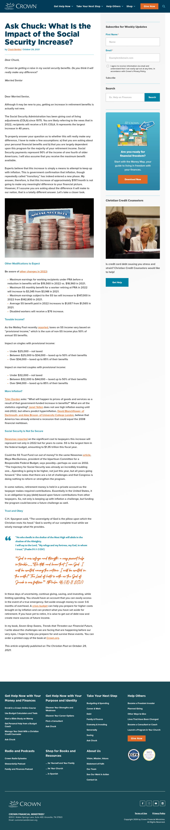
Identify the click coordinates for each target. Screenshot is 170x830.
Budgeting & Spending (98, 703)
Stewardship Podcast (15, 763)
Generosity (92, 729)
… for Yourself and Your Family (60, 763)
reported (43, 327)
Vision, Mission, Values (97, 758)
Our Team (91, 769)
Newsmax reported (16, 439)
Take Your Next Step (88, 6)
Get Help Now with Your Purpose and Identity (64, 698)
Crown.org (52, 638)
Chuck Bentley (14, 49)
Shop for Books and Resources (61, 753)
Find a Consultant (54, 721)
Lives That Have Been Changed (143, 719)
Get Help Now (62, 6)
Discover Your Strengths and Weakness (59, 709)
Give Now (149, 6)
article (86, 455)
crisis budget (40, 606)
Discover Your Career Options (60, 715)
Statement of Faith (95, 763)
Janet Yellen (36, 407)
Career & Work (94, 708)
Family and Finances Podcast (19, 769)
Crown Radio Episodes (16, 758)
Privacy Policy (158, 813)
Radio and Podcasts (20, 751)
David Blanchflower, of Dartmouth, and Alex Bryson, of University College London (44, 413)
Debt (89, 713)
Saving (90, 735)
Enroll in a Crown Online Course (20, 708)
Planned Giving (135, 708)
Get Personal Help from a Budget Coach (21, 725)
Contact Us (92, 779)
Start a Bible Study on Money (19, 718)
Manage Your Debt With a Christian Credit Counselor (22, 733)
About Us (94, 751)
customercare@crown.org (26, 820)
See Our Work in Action (98, 774)
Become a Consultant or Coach (142, 724)
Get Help (117, 282)
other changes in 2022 (33, 271)
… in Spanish (52, 773)
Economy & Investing (97, 724)
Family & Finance (95, 719)
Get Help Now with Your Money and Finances (23, 698)
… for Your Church (54, 768)
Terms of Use (141, 813)
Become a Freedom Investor (141, 703)
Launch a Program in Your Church (144, 729)
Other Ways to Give (137, 713)
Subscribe (110, 78)
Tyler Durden (12, 399)
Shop (129, 6)
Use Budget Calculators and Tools (21, 713)
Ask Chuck (10, 739)
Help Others (113, 6)
